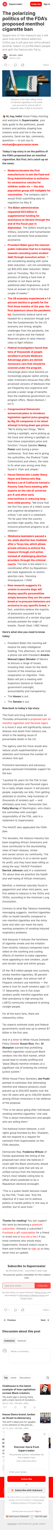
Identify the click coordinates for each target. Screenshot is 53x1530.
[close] (44, 1434)
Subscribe (36, 4)
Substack (12, 1523)
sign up (35, 1248)
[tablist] (15, 1341)
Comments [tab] (9, 1340)
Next (43, 1320)
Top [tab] (6, 1377)
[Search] (48, 1378)
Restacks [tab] (22, 1340)
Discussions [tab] (24, 1377)
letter (16, 1039)
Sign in (47, 4)
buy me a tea (29, 1236)
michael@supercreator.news (20, 144)
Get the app (41, 1516)
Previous (11, 1320)
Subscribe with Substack (28, 1490)
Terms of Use (40, 1292)
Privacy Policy (36, 1503)
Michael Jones (16, 55)
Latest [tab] (13, 1377)
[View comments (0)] (16, 65)
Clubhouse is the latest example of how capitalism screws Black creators (18, 1389)
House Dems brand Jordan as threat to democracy (18, 1416)
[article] (26, 1396)
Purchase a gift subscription (18, 1232)
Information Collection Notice (32, 1295)
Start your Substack (19, 1516)
